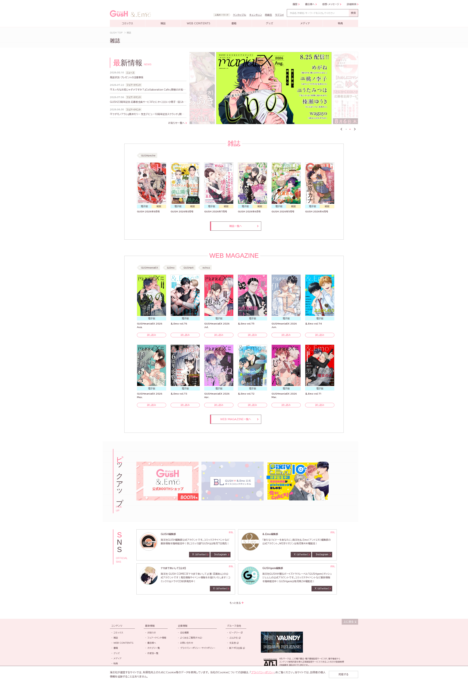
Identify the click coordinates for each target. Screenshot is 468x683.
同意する (343, 674)
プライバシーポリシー (262, 672)
